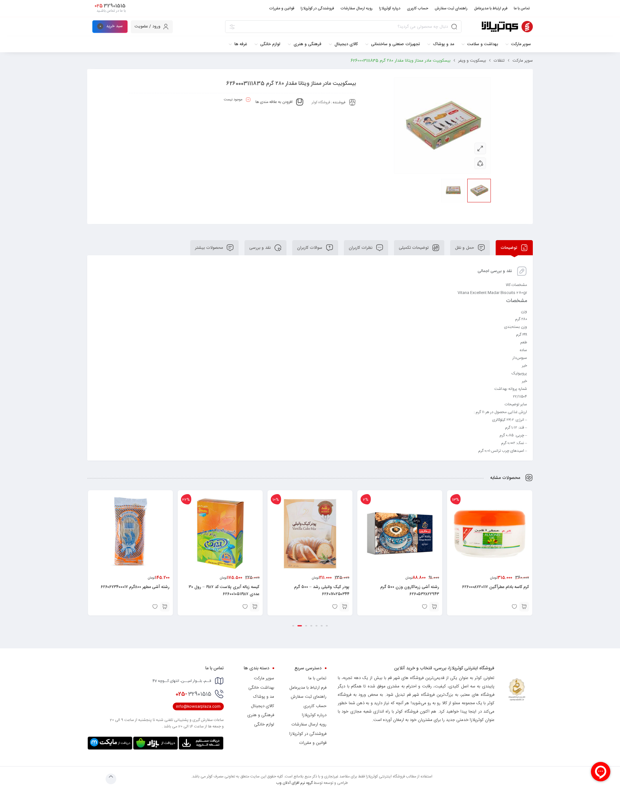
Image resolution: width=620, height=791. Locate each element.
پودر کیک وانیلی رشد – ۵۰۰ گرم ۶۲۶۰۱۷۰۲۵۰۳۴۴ (321, 590)
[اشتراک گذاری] (480, 163)
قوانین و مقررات (312, 742)
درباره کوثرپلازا (314, 715)
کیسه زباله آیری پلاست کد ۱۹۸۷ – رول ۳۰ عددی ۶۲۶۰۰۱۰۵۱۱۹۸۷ (224, 590)
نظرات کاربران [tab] (361, 247)
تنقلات (499, 60)
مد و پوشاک (263, 696)
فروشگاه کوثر (321, 103)
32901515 (193, 694)
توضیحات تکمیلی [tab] (414, 247)
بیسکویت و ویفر (472, 60)
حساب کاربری (315, 706)
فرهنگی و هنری (260, 715)
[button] (524, 607)
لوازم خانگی (264, 724)
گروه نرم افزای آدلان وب (294, 783)
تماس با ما (317, 678)
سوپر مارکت (522, 60)
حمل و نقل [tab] (465, 247)
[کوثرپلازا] (507, 26)
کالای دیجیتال (262, 706)
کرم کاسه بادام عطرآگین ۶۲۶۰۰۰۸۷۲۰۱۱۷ (495, 587)
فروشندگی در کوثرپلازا (307, 733)
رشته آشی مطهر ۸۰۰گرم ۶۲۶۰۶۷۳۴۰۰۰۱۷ (135, 587)
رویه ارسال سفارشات (309, 724)
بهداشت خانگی (261, 687)
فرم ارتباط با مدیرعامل (307, 687)
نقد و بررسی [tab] (260, 247)
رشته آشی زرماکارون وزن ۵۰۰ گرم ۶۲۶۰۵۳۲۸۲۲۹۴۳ (409, 590)
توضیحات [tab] (509, 247)
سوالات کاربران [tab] (310, 247)
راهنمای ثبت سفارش (308, 696)
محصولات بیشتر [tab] (209, 247)
